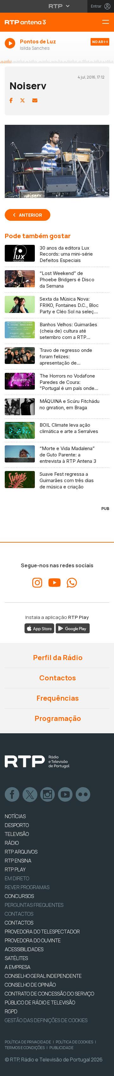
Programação (57, 718)
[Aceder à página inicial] (38, 22)
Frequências (57, 698)
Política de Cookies (74, 1042)
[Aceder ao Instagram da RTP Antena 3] (37, 582)
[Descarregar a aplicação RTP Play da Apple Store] (39, 628)
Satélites (16, 958)
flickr (83, 794)
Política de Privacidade (28, 1042)
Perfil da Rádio (57, 657)
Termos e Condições (25, 1047)
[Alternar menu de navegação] (108, 22)
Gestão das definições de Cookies (46, 1020)
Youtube (65, 794)
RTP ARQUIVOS (21, 851)
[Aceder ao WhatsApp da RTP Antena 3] (72, 582)
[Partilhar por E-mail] (34, 100)
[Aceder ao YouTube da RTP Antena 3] (54, 582)
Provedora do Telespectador (42, 931)
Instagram (47, 794)
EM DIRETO (17, 878)
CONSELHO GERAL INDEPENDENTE (43, 975)
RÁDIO (12, 842)
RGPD (11, 1011)
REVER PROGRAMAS (27, 887)
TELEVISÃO (17, 834)
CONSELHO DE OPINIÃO (30, 984)
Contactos (57, 678)
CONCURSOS (19, 896)
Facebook (12, 794)
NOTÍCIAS (15, 816)
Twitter (30, 794)
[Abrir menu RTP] (57, 6)
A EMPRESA (17, 967)
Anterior (30, 215)
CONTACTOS (19, 922)
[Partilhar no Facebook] (11, 100)
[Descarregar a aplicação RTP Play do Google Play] (72, 628)
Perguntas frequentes (34, 904)
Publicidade (61, 1047)
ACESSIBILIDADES (24, 949)
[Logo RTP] (37, 761)
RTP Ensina (18, 860)
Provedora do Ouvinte (33, 940)
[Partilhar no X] (22, 100)
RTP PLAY (15, 869)
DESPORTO (17, 825)
